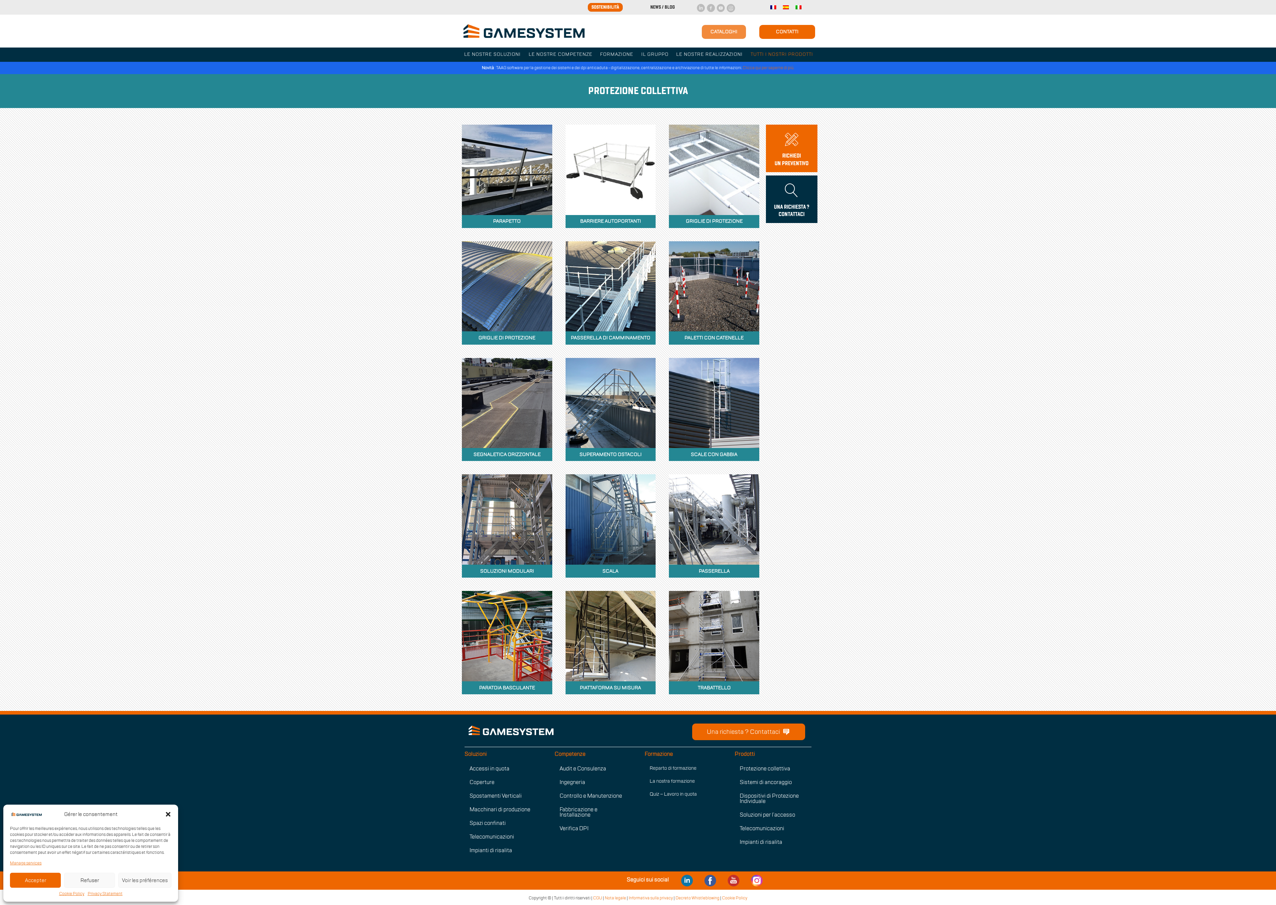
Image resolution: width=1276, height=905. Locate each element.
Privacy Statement (105, 893)
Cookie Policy (71, 893)
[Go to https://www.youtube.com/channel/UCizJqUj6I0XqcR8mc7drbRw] (733, 879)
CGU (597, 898)
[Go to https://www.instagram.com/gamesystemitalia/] (757, 879)
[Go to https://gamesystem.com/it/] (569, 730)
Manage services (26, 863)
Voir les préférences (145, 880)
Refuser (89, 880)
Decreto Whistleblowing (697, 898)
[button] (168, 814)
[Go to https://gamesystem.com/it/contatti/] (791, 148)
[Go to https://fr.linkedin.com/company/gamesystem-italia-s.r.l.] (687, 879)
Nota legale (615, 898)
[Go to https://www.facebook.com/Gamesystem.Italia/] (710, 879)
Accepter (35, 880)
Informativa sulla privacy (651, 898)
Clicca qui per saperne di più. (768, 67)
